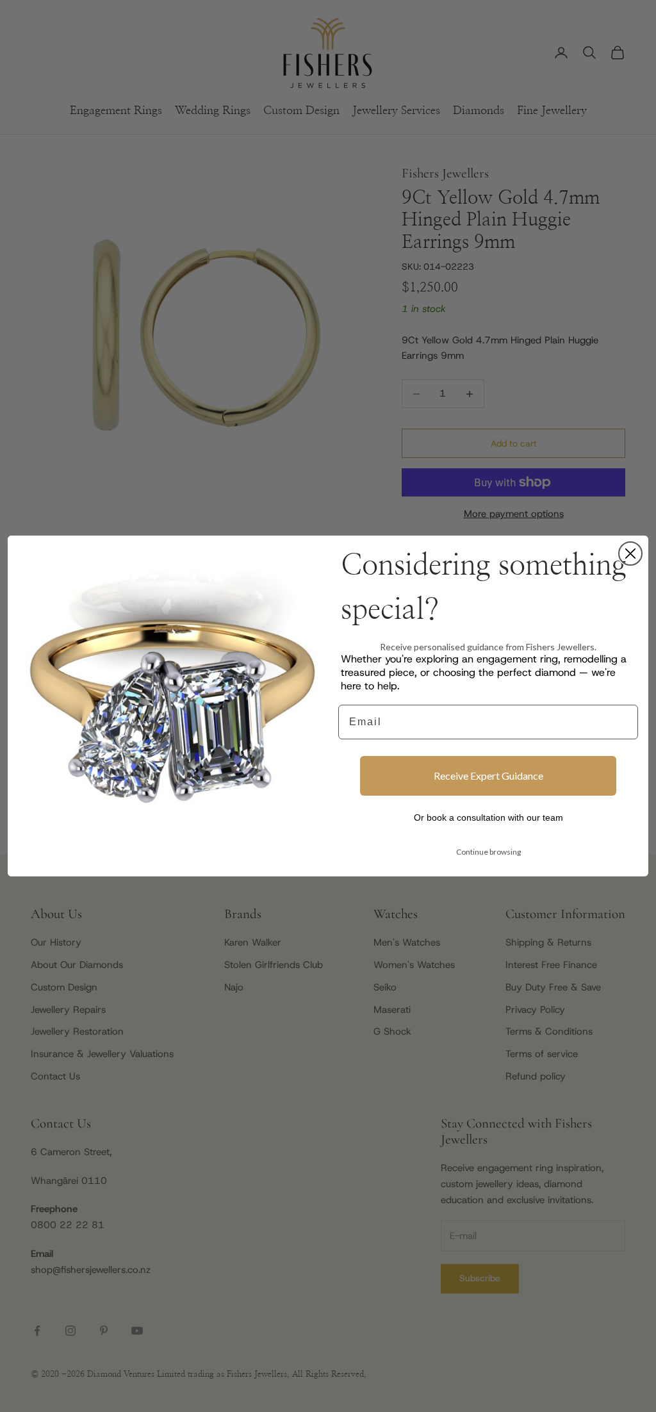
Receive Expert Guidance (488, 775)
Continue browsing (488, 852)
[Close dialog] (630, 553)
